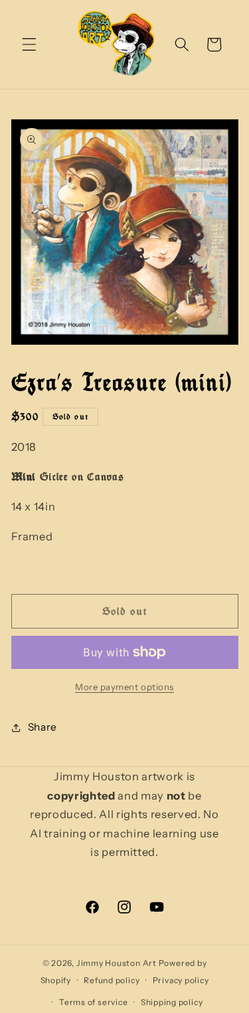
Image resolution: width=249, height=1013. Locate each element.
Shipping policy (172, 1002)
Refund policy (111, 980)
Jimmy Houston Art (116, 963)
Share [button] (42, 727)
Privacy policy (181, 980)
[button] (29, 44)
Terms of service (93, 1002)
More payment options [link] (124, 687)
